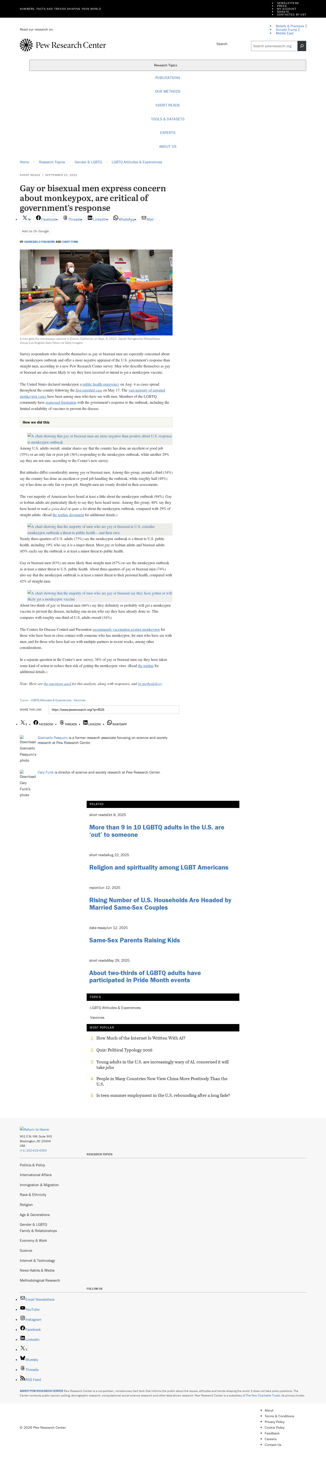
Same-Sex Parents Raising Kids (134, 940)
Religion (26, 1204)
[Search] (302, 46)
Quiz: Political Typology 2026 (124, 1050)
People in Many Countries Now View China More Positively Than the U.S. (161, 1081)
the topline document (68, 514)
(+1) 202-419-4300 (33, 1150)
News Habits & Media (37, 1270)
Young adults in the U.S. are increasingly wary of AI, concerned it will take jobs (162, 1064)
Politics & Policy (32, 1165)
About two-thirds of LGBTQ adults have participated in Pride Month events (145, 976)
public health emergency (101, 384)
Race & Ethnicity (33, 1194)
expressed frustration (61, 402)
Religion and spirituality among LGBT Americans (158, 867)
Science (26, 1250)
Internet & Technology (37, 1260)
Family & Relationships (38, 1230)
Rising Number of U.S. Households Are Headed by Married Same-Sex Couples (160, 903)
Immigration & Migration (39, 1184)
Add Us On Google (35, 231)
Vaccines (79, 700)
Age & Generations (35, 1214)
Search (221, 43)
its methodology (150, 683)
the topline (146, 665)
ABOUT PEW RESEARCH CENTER (41, 1391)
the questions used (57, 683)
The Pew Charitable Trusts (263, 1395)
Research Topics (166, 65)
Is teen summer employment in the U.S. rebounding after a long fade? (163, 1095)
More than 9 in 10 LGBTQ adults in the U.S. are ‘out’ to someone (156, 831)
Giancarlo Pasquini (39, 242)
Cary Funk (70, 242)
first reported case (89, 390)
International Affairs (36, 1174)
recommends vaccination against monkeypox (126, 629)
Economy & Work (33, 1240)
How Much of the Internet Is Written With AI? (140, 1038)
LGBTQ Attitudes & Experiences (51, 700)
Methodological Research (40, 1280)
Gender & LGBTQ (33, 1224)
